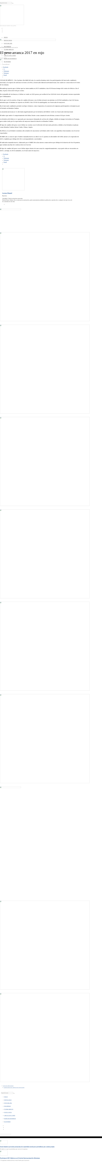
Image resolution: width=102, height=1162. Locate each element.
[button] (14, 1093)
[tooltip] (5, 67)
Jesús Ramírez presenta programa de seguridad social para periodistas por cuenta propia (27, 1146)
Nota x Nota (15, 47)
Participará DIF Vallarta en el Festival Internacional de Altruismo (20, 1158)
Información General (5, 47)
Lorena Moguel (5, 64)
